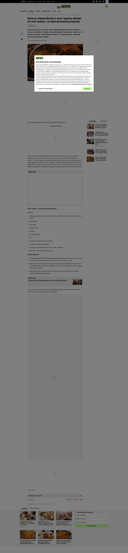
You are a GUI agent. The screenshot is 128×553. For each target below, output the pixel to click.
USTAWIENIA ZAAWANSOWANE (45, 88)
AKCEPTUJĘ (87, 88)
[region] (64, 73)
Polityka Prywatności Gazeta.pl (80, 84)
